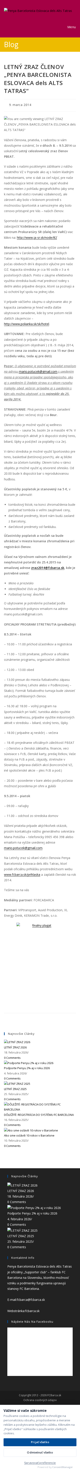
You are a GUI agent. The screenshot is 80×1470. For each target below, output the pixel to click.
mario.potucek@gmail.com (38, 371)
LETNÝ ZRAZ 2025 (15, 1089)
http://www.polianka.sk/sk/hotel (26, 324)
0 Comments (12, 1058)
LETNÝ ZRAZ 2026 (15, 1047)
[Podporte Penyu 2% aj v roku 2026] (28, 1063)
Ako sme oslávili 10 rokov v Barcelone (29, 1135)
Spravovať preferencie (40, 1463)
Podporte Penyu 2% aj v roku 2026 (27, 1068)
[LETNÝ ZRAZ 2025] (17, 1083)
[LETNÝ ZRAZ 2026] (17, 1042)
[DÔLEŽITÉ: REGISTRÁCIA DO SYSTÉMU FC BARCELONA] (40, 1107)
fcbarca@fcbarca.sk (31, 1300)
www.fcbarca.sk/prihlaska (22, 874)
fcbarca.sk (32, 1311)
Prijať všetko (40, 1442)
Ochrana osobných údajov (40, 1400)
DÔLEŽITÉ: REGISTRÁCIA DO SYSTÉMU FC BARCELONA (39, 1115)
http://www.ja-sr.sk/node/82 (37, 237)
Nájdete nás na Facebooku (32, 1322)
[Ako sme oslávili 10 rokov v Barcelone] (31, 1130)
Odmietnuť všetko (40, 1452)
